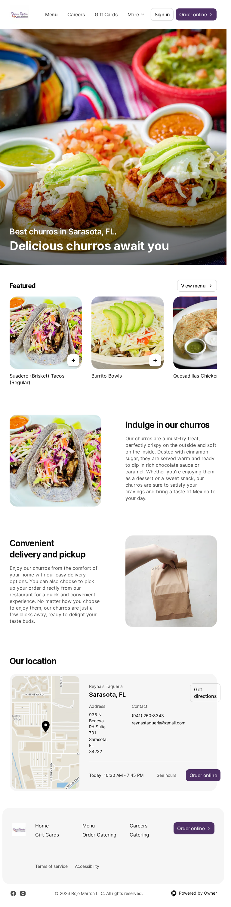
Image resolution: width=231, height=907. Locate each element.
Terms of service (51, 866)
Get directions (205, 692)
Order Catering (99, 835)
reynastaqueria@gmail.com (158, 723)
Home (42, 826)
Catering (139, 835)
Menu (51, 14)
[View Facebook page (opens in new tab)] (13, 893)
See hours (166, 775)
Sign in (162, 14)
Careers (76, 14)
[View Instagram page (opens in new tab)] (22, 893)
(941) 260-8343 (148, 716)
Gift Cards (106, 14)
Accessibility (87, 866)
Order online (203, 775)
